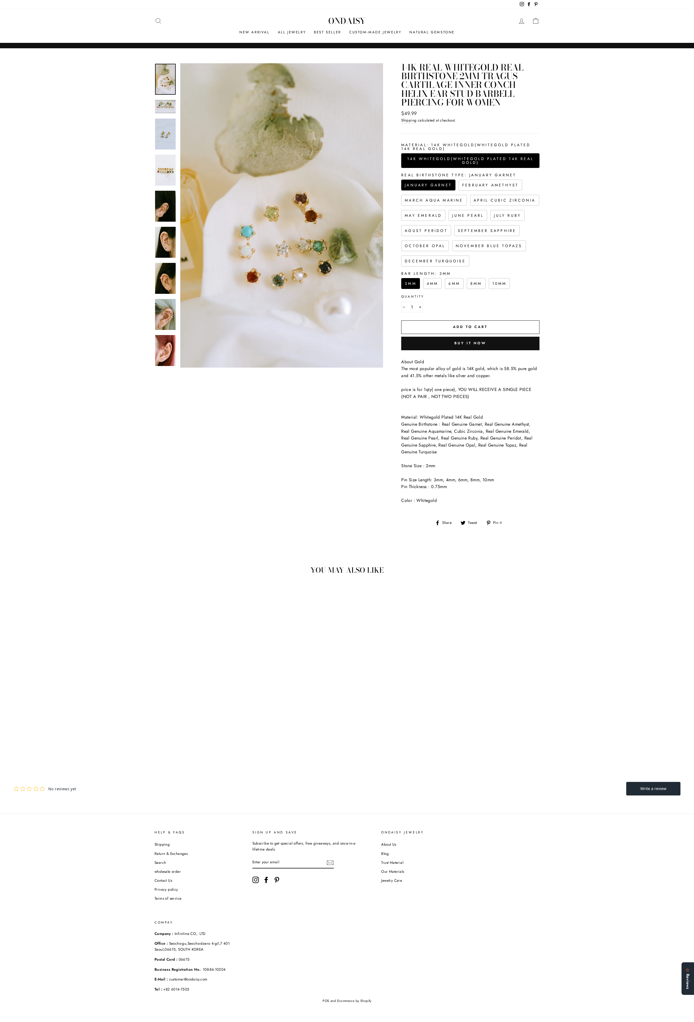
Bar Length (426, 273)
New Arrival (254, 32)
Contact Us (163, 880)
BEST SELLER (327, 32)
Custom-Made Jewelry (375, 32)
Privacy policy (166, 889)
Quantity (412, 296)
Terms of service (168, 898)
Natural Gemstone (432, 32)
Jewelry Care (391, 880)
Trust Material (392, 862)
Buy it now (470, 343)
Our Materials (392, 871)
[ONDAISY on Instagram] (255, 880)
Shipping (408, 120)
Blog (385, 853)
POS (326, 1000)
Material (466, 147)
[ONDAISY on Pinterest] (277, 880)
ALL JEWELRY (292, 32)
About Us (388, 844)
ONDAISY (347, 21)
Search (160, 862)
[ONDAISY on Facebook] (266, 880)
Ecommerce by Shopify (354, 1000)
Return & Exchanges (171, 853)
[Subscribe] (330, 862)
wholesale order (168, 871)
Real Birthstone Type (458, 175)
